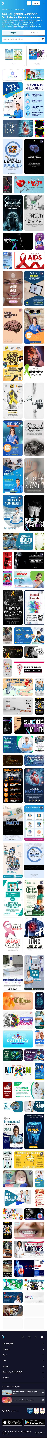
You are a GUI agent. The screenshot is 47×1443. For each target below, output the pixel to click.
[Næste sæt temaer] (44, 56)
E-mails (34, 33)
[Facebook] (23, 1337)
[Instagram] (29, 1337)
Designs (13, 33)
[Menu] (44, 3)
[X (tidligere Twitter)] (36, 1337)
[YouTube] (42, 1337)
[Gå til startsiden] (2, 3)
